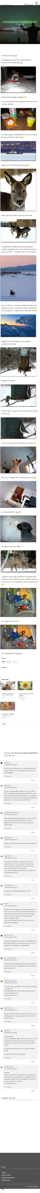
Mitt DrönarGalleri (29, 4)
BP (4, 903)
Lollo (5, 1030)
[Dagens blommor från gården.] (27, 685)
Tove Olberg (7, 1067)
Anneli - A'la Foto (8, 958)
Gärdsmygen (7, 885)
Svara (33, 780)
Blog (4, 724)
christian (6, 837)
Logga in (4, 1172)
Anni (5, 762)
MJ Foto (19, 653)
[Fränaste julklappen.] (9, 685)
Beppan (6, 856)
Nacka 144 (7, 5)
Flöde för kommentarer (8, 1177)
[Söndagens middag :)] (9, 706)
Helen (5, 785)
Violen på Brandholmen (9, 812)
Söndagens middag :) (8, 714)
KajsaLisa (6, 935)
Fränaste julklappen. (8, 694)
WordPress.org (6, 1180)
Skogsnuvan (7, 1008)
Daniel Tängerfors (33, 1186)
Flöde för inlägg (6, 1175)
